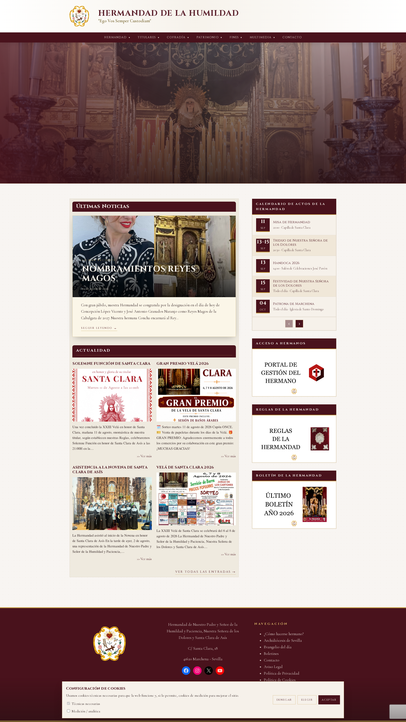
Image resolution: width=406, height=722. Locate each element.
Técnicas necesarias (85, 704)
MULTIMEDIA (262, 37)
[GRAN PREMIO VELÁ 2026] (196, 395)
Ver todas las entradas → (205, 572)
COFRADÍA (178, 37)
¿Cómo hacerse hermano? (284, 633)
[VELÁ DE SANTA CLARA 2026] (196, 498)
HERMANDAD (117, 37)
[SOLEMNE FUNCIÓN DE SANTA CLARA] (112, 395)
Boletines (271, 653)
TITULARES (148, 37)
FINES (236, 37)
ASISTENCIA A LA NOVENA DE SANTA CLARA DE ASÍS (109, 470)
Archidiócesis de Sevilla (283, 640)
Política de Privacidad (281, 673)
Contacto (292, 37)
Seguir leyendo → (99, 328)
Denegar (284, 700)
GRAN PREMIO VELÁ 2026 (182, 363)
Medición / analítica (85, 711)
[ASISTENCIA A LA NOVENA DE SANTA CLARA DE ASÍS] (112, 503)
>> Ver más (144, 456)
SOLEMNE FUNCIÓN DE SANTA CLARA (111, 363)
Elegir (307, 700)
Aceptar (329, 700)
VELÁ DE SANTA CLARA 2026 (185, 467)
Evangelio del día (278, 647)
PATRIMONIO (209, 37)
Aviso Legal (273, 666)
